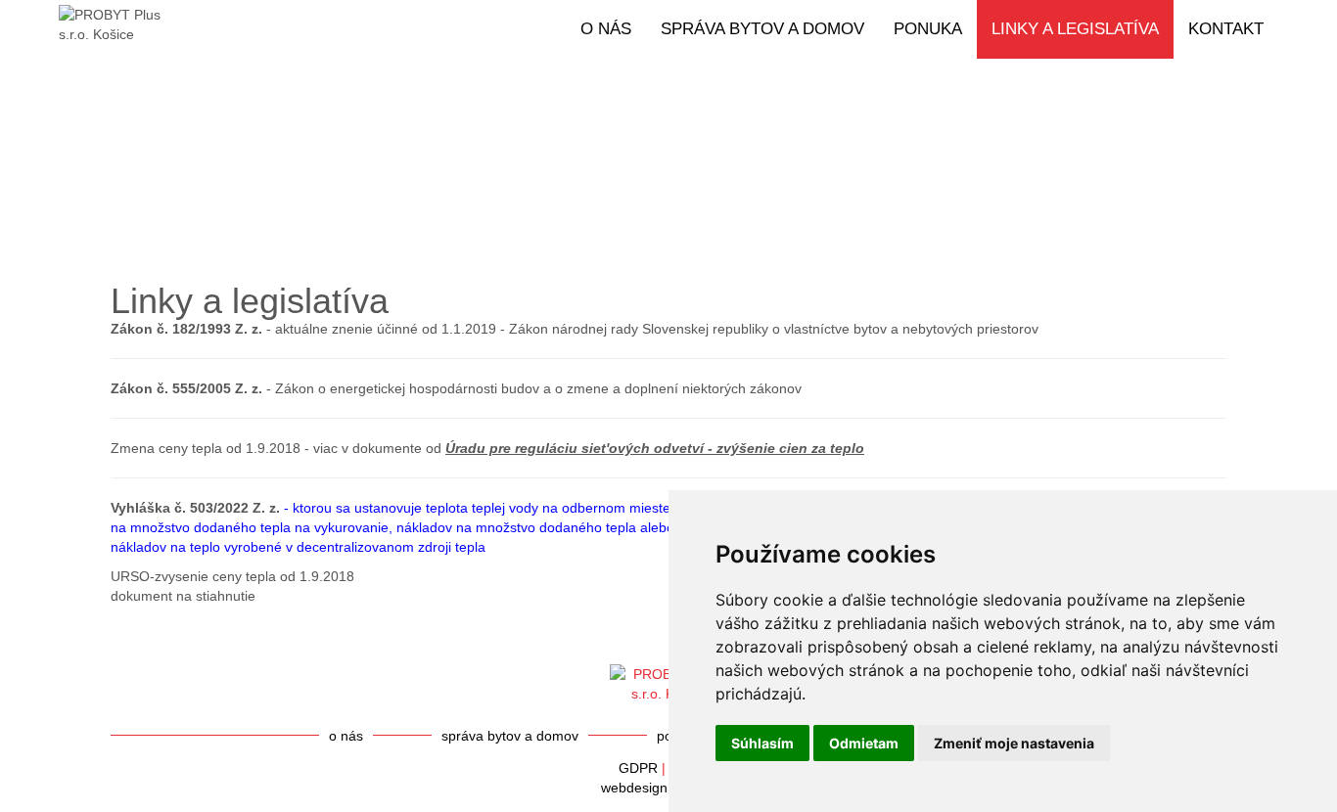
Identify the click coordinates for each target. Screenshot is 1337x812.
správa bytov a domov (762, 29)
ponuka (928, 29)
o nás (605, 29)
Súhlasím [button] (762, 743)
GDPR (638, 768)
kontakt (1226, 29)
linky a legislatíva (1075, 29)
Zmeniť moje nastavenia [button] (1014, 743)
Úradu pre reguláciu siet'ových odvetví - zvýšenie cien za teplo (654, 448)
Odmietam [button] (864, 743)
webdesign (634, 787)
